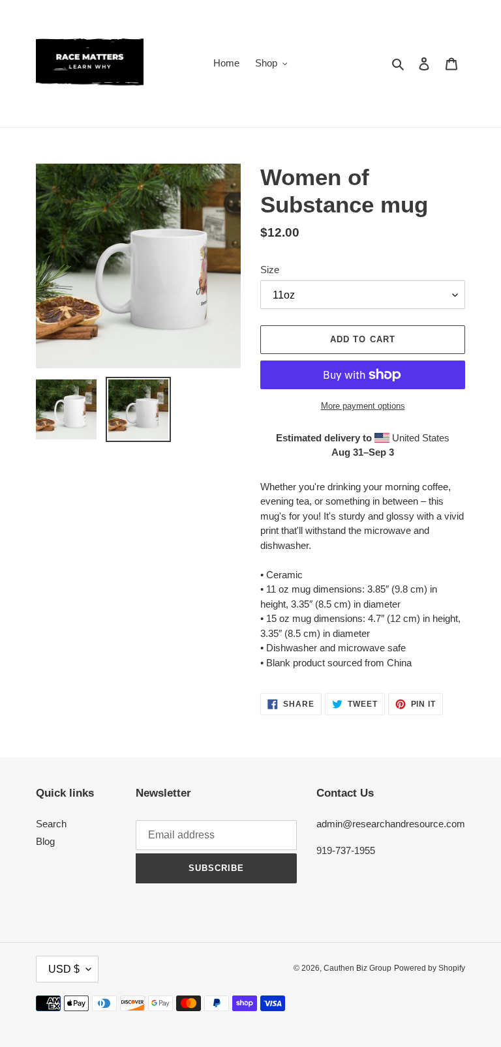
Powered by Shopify (429, 968)
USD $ (64, 969)
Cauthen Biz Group (357, 968)
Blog (45, 841)
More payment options (363, 406)
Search (51, 823)
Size (269, 269)
